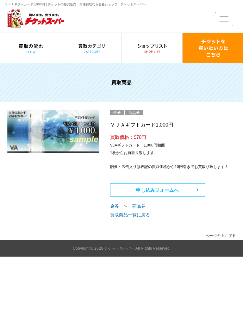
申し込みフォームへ (157, 190)
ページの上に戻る (220, 236)
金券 (114, 206)
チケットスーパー (119, 248)
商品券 (139, 206)
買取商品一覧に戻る (130, 214)
